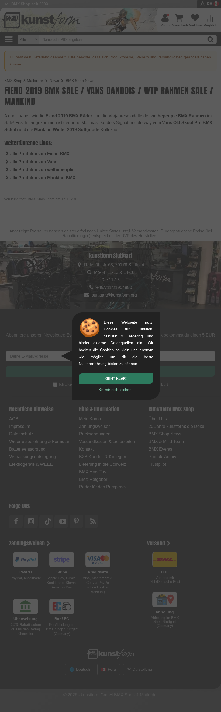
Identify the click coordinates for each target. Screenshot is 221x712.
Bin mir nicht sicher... (116, 389)
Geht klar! (116, 379)
